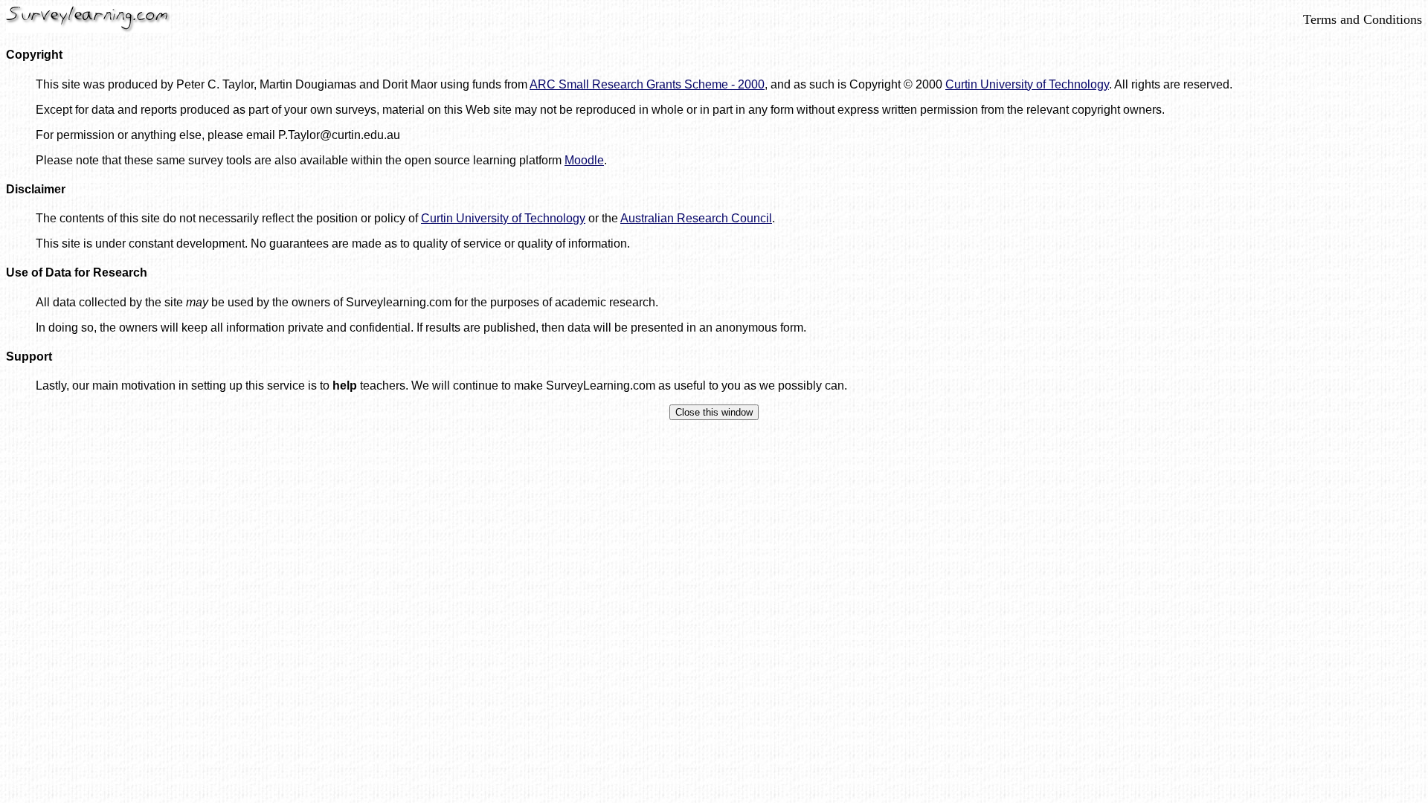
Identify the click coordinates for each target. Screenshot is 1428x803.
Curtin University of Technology (1027, 84)
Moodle (584, 160)
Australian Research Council (696, 218)
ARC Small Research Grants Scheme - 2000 (647, 84)
